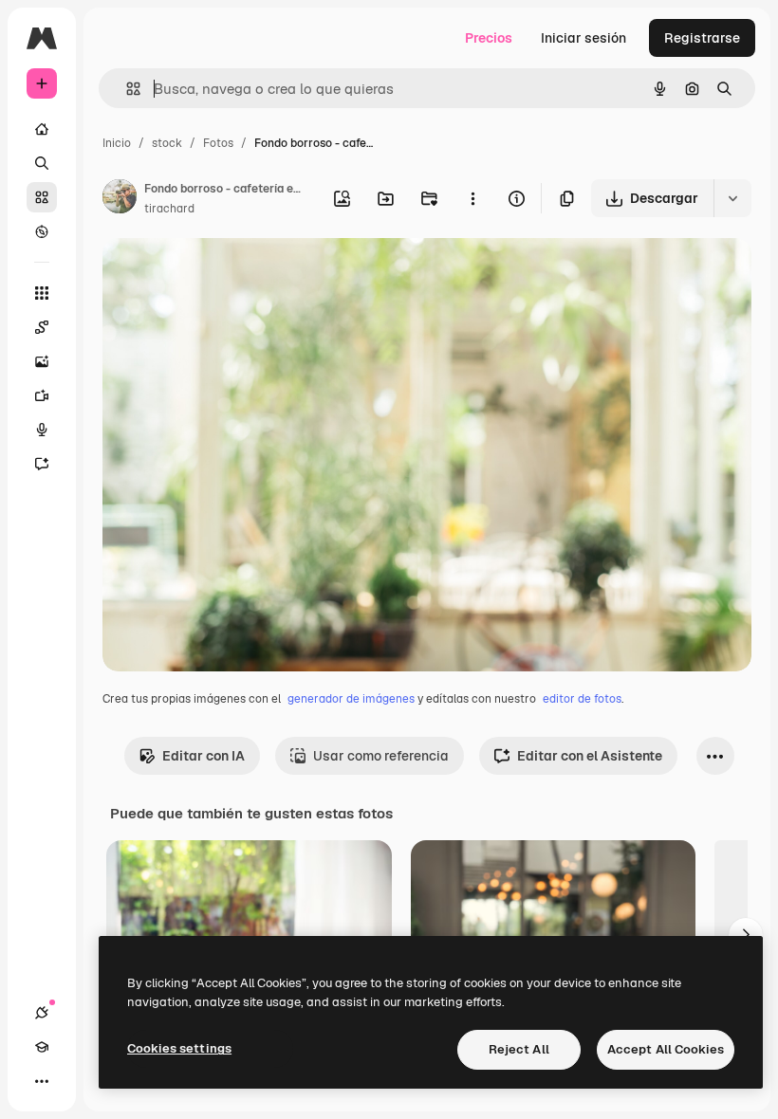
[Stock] (42, 197)
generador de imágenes (351, 698)
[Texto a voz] (42, 429)
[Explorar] (42, 231)
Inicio (116, 143)
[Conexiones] (42, 1013)
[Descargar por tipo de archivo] (732, 198)
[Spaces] (42, 327)
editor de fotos (582, 698)
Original (223, 275)
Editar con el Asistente (589, 755)
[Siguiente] (746, 935)
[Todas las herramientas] (42, 293)
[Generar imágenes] (42, 361)
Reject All (519, 1049)
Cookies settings (179, 1048)
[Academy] (42, 1047)
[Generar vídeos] (42, 395)
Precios (488, 37)
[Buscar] (42, 163)
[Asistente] (42, 464)
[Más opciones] (472, 198)
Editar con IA (203, 755)
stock (167, 143)
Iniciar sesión (583, 37)
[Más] (42, 1081)
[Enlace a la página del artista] (119, 199)
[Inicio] (42, 129)
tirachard (169, 208)
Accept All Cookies (665, 1049)
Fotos (218, 143)
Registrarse (702, 37)
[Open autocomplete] (126, 89)
